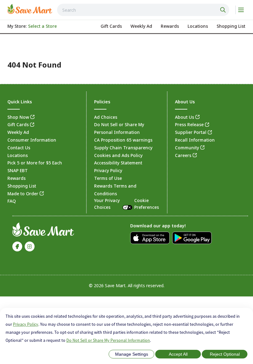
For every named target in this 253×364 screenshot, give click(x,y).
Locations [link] (17, 155)
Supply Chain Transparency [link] (123, 148)
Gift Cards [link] (18, 124)
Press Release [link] (189, 124)
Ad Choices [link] (105, 117)
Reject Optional (225, 354)
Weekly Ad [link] (18, 132)
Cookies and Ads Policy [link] (118, 155)
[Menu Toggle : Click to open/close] (240, 10)
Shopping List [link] (21, 186)
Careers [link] (183, 155)
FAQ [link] (11, 201)
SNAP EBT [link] (17, 170)
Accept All (178, 354)
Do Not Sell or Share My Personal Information (108, 340)
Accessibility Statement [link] (118, 163)
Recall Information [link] (195, 140)
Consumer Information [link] (31, 140)
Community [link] (187, 148)
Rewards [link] (16, 178)
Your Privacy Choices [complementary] (126, 203)
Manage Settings (131, 354)
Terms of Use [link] (108, 178)
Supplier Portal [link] (190, 132)
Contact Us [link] (18, 148)
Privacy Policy (25, 324)
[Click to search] (223, 10)
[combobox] (143, 10)
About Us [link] (184, 117)
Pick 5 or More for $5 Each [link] (34, 163)
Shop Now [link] (18, 117)
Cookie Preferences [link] (146, 203)
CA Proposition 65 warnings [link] (123, 140)
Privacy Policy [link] (108, 170)
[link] (29, 9)
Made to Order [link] (22, 193)
